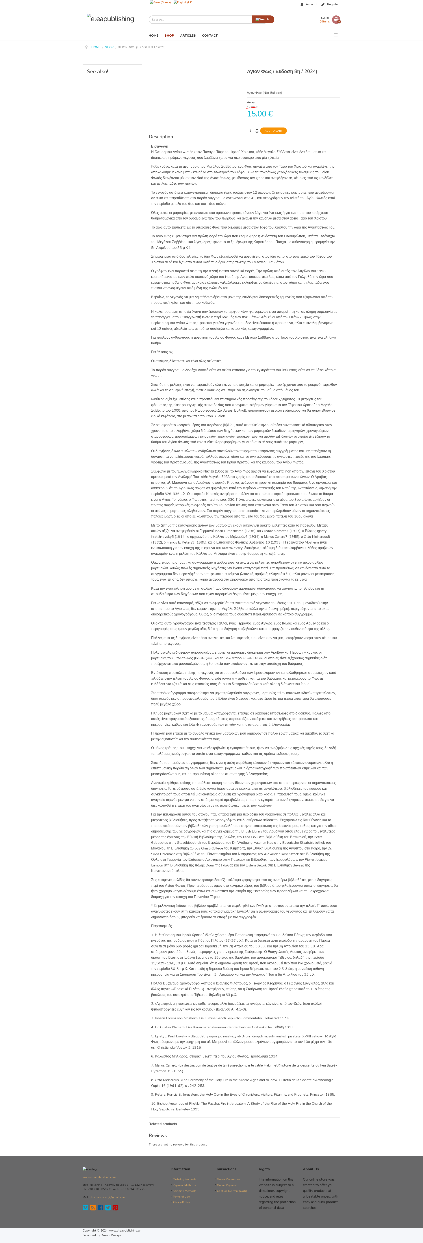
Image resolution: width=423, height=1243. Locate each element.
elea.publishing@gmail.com (107, 1197)
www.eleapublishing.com (99, 1177)
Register (333, 4)
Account (311, 4)
